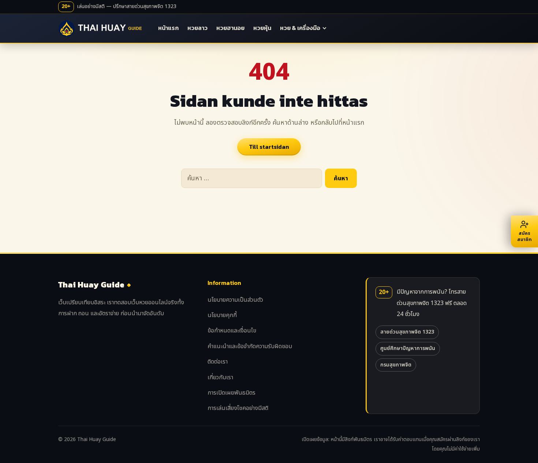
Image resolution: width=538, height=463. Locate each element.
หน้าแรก (168, 27)
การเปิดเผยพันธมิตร (231, 392)
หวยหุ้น (262, 27)
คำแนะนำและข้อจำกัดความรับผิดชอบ (250, 346)
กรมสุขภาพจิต (395, 365)
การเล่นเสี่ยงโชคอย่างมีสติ (238, 408)
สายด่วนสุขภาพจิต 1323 (407, 332)
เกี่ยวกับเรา (220, 377)
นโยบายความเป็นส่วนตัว (235, 300)
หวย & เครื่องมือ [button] (300, 27)
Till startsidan (269, 146)
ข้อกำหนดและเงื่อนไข (232, 330)
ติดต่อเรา (218, 361)
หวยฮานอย (230, 27)
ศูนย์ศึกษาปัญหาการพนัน (407, 348)
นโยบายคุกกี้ (222, 315)
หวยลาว (197, 27)
